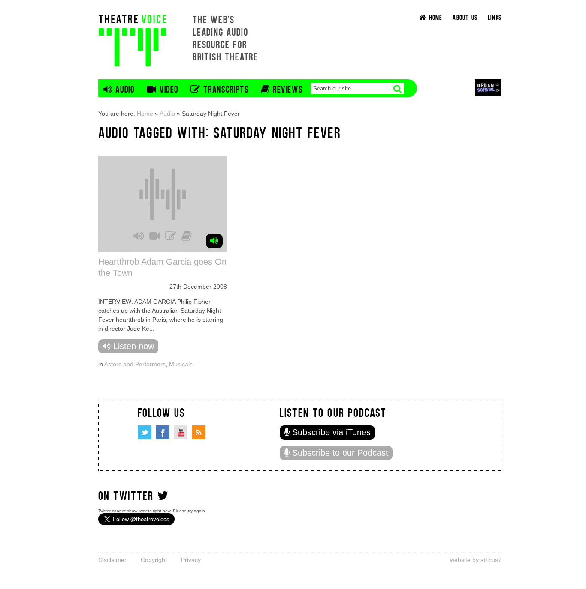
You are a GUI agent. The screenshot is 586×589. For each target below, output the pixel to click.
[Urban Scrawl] (488, 87)
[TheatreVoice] (132, 39)
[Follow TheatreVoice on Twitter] (144, 432)
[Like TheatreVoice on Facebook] (162, 432)
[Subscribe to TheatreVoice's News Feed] (198, 432)
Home (145, 113)
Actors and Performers (135, 364)
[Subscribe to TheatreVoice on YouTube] (180, 432)
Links (494, 17)
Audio (167, 113)
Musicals (181, 364)
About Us (465, 17)
